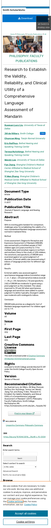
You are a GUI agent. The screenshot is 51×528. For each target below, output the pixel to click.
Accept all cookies (25, 513)
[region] (25, 504)
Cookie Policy (30, 504)
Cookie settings (15, 501)
